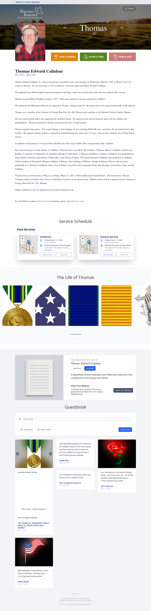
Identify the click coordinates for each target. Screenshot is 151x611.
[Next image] (50, 453)
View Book (77, 368)
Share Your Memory (123, 390)
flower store (79, 201)
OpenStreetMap (78, 604)
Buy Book (90, 368)
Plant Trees (64, 255)
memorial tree (44, 201)
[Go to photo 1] (32, 466)
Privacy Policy (68, 601)
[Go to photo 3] (35, 466)
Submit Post (125, 429)
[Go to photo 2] (34, 466)
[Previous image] (17, 453)
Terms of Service (81, 601)
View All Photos (76, 334)
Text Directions (47, 255)
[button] (28, 242)
